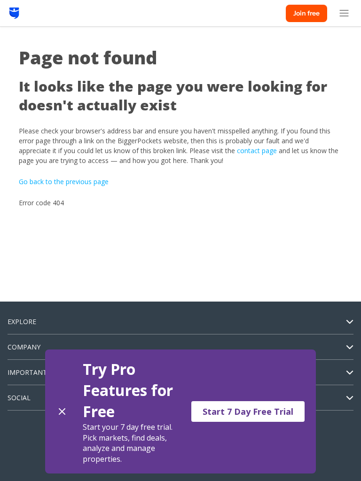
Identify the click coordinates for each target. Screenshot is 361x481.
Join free (306, 13)
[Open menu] (344, 13)
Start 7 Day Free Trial (248, 411)
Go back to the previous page (64, 181)
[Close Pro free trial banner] (62, 411)
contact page (257, 150)
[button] (180, 411)
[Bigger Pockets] (14, 13)
